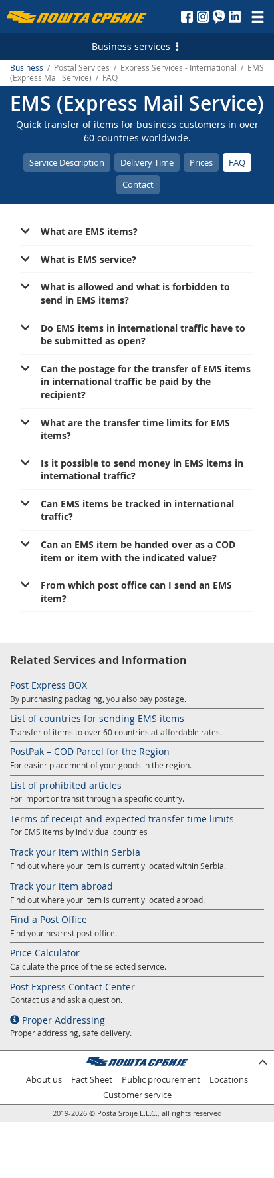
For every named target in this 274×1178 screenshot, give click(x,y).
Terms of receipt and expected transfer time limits (122, 818)
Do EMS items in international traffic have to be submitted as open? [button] (143, 335)
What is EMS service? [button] (88, 259)
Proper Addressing (62, 1020)
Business (26, 67)
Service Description (66, 162)
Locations (228, 1079)
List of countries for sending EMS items (97, 718)
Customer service (137, 1095)
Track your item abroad (61, 886)
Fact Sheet (91, 1079)
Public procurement (161, 1079)
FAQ (237, 162)
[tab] (137, 231)
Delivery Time (147, 162)
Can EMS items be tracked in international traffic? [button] (137, 510)
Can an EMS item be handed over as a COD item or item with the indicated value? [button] (138, 551)
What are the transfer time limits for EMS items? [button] (135, 429)
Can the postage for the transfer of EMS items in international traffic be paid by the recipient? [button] (146, 381)
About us (44, 1079)
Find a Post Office (48, 919)
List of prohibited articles (66, 785)
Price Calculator (45, 952)
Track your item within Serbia (75, 852)
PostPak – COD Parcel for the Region (90, 751)
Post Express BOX (48, 685)
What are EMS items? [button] (89, 231)
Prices (201, 162)
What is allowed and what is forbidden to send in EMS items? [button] (135, 293)
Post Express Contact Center (72, 986)
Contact (138, 184)
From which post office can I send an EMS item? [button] (136, 592)
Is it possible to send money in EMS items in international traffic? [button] (142, 470)
